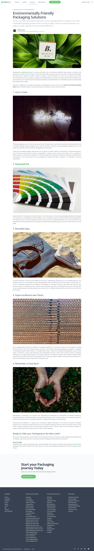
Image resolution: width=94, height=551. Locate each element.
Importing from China (72, 509)
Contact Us (7, 509)
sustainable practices (27, 72)
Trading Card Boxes (30, 506)
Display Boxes (50, 513)
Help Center (70, 511)
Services (6, 502)
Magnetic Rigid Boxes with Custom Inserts (34, 530)
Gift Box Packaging (30, 507)
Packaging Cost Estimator (73, 497)
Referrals (6, 504)
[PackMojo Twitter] (85, 549)
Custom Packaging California (32, 539)
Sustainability (7, 499)
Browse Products (27, 476)
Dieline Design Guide (72, 502)
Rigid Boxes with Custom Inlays (32, 523)
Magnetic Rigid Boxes (51, 506)
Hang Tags (49, 532)
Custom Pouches (50, 521)
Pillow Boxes (49, 520)
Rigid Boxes (49, 502)
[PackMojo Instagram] (75, 549)
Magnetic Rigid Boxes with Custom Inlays (34, 528)
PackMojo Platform (72, 507)
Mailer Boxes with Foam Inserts (32, 520)
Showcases (7, 500)
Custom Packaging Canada (31, 534)
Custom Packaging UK (30, 535)
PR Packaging (28, 514)
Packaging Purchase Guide (73, 500)
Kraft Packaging (29, 511)
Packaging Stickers (51, 528)
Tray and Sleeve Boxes (51, 516)
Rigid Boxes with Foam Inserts (32, 521)
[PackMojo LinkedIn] (81, 549)
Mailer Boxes (49, 499)
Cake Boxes (49, 518)
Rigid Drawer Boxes (51, 504)
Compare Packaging (72, 499)
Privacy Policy (27, 549)
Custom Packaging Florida (31, 537)
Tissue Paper (49, 530)
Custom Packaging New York (32, 541)
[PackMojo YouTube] (88, 549)
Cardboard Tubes (50, 514)
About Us (6, 497)
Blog (5, 507)
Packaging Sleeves (51, 525)
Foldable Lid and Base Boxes (53, 523)
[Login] (92, 2)
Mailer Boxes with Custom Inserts (33, 518)
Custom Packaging (28, 9)
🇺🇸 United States (86, 2)
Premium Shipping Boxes (31, 516)
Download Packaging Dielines (74, 506)
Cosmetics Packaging (30, 513)
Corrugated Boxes (29, 504)
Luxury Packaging (29, 500)
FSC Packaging (29, 499)
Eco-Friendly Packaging (30, 509)
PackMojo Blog (17, 9)
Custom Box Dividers (51, 511)
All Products (49, 497)
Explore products (55, 2)
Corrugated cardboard (45, 347)
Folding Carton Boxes (51, 500)
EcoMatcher (38, 419)
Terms (33, 549)
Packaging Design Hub (72, 504)
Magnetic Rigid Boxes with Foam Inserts (34, 527)
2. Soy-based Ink (21, 164)
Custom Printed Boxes (30, 502)
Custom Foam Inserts (51, 509)
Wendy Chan (21, 30)
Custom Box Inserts (51, 507)
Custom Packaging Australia (31, 532)
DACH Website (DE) (8, 511)
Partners (6, 506)
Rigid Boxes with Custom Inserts (32, 525)
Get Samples (28, 497)
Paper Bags (49, 527)
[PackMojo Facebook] (78, 549)
